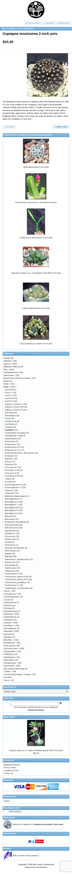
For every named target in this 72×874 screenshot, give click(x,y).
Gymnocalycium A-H (13, 485)
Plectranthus (9, 660)
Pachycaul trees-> (11, 648)
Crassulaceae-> (10, 594)
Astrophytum (10, 416)
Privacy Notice (10, 767)
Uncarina (7, 677)
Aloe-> (6, 369)
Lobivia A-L (9, 490)
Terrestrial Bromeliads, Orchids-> (18, 674)
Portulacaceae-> (11, 663)
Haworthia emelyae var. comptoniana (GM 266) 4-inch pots (36, 273)
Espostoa (9, 464)
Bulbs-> (7, 384)
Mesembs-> (9, 640)
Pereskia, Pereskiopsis (14, 548)
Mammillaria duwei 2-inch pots (36, 167)
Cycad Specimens (11, 597)
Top (3, 29)
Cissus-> (7, 591)
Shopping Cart (10, 796)
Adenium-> (8, 361)
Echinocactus (10, 444)
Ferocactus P (10, 473)
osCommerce (41, 867)
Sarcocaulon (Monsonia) (14, 669)
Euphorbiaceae (10, 617)
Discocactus (10, 441)
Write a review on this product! (25, 855)
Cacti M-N (9, 398)
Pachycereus (10, 539)
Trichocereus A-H (12, 574)
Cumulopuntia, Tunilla (14, 436)
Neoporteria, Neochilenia (15, 522)
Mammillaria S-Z (11, 513)
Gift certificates (10, 628)
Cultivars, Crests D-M (14, 407)
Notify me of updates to (38, 824)
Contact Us (8, 773)
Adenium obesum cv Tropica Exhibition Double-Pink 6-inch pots (36, 750)
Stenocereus (10, 562)
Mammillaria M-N (12, 508)
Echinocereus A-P (12, 447)
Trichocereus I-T (12, 585)
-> (7, 387)
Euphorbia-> (9, 614)
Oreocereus (10, 536)
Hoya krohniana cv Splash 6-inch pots (36, 344)
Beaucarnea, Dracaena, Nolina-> (17, 378)
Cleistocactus (10, 421)
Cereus (8, 418)
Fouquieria (8, 620)
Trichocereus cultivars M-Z (16, 579)
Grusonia (9, 482)
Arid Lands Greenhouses (43, 864)
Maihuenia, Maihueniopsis (15, 496)
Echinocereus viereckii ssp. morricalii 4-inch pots (36, 202)
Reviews (7, 849)
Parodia (8, 542)
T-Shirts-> (8, 671)
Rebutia (8, 554)
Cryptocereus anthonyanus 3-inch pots (36, 238)
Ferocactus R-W (12, 476)
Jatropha (7, 637)
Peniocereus (10, 545)
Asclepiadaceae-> (11, 372)
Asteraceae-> (9, 375)
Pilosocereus (10, 551)
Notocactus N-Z (11, 528)
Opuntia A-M (10, 531)
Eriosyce (8, 462)
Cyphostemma (10, 602)
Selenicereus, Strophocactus (17, 559)
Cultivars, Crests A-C (14, 404)
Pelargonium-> (10, 657)
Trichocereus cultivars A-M (16, 577)
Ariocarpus (9, 413)
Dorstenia (8, 608)
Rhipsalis (8, 556)
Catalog (11, 29)
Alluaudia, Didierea (11, 367)
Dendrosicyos (10, 605)
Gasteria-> (8, 623)
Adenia (6, 358)
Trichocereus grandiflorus (16, 582)
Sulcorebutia (10, 565)
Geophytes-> (9, 625)
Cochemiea (9, 424)
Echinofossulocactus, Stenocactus (19, 453)
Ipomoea (7, 634)
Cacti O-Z (9, 401)
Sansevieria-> (9, 666)
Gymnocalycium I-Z (13, 487)
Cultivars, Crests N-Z (14, 410)
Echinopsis (9, 456)
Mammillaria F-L (11, 505)
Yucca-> (7, 680)
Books (6, 381)
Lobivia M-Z (10, 493)
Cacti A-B (9, 390)
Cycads (7, 600)
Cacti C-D (9, 393)
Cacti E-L (9, 395)
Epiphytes (9, 459)
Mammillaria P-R (12, 510)
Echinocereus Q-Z (12, 450)
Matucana (9, 516)
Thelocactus (10, 571)
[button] (33, 23)
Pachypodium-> (10, 651)
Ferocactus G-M (12, 470)
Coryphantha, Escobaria (15, 433)
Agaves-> (8, 364)
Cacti (19, 29)
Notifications (9, 817)
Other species (10, 646)
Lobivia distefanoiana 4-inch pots (36, 308)
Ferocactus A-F (11, 467)
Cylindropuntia (11, 439)
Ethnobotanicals (10, 611)
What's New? (9, 717)
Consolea (9, 427)
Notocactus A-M (11, 525)
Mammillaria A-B (11, 499)
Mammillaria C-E (12, 502)
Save (41, 841)
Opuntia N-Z (10, 533)
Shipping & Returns (12, 765)
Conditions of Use (11, 770)
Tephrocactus (10, 568)
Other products (15, 811)
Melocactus (10, 519)
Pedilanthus (8, 654)
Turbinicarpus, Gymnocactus (17, 588)
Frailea (7, 479)
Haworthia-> (9, 631)
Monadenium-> (10, 643)
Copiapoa (28, 29)
